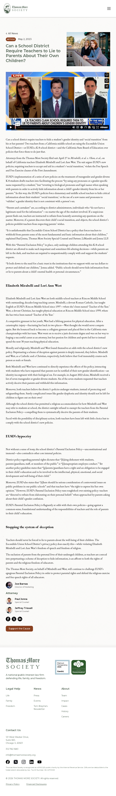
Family (9, 701)
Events (37, 701)
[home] (16, 8)
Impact (65, 701)
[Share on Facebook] (9, 619)
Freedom (10, 706)
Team (64, 695)
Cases (64, 706)
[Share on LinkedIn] (21, 619)
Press (36, 695)
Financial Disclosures (36, 784)
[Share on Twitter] (15, 619)
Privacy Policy (13, 784)
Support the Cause (19, 628)
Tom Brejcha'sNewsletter (41, 707)
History (64, 711)
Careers (65, 716)
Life (7, 695)
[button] (108, 8)
